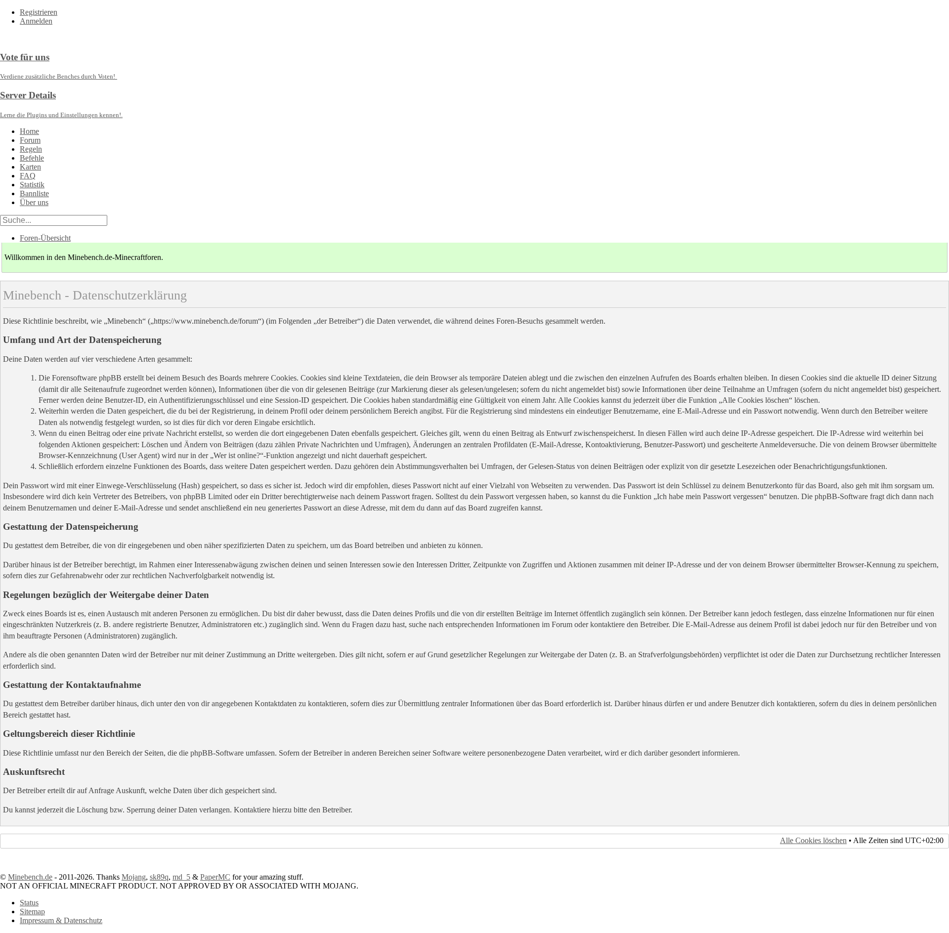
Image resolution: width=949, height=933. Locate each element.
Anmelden (36, 21)
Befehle (32, 158)
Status (29, 902)
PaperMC (215, 877)
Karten (30, 167)
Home (29, 131)
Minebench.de (30, 877)
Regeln (31, 149)
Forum (30, 140)
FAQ (28, 175)
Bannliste (34, 193)
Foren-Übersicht (45, 238)
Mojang (134, 877)
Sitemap (32, 911)
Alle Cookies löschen (813, 840)
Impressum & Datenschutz (61, 920)
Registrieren (38, 12)
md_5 (181, 877)
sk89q (159, 877)
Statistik (32, 184)
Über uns (34, 202)
